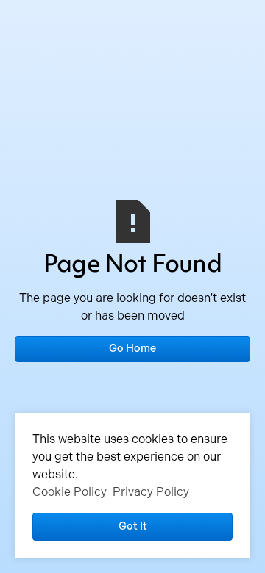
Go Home (132, 348)
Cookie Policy (69, 492)
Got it (133, 526)
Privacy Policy (151, 492)
